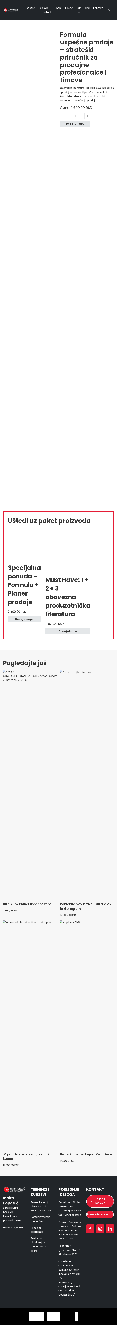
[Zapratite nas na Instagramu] (100, 1229)
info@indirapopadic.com (100, 1214)
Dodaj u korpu (24, 619)
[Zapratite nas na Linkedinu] (110, 1229)
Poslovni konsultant (45, 10)
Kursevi (68, 8)
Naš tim (78, 10)
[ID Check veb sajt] (95, 1316)
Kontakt (98, 8)
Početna (30, 8)
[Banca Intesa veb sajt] (76, 1316)
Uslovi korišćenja (13, 1227)
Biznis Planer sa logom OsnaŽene (86, 1154)
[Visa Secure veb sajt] (107, 1316)
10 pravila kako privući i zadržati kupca (28, 1156)
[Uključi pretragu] (109, 10)
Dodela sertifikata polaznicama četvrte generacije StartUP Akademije (69, 1209)
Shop (58, 8)
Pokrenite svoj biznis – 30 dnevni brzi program (86, 906)
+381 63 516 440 (100, 1201)
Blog (87, 8)
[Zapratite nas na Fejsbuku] (90, 1229)
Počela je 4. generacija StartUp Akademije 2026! (69, 1250)
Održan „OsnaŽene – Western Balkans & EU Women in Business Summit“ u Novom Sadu (69, 1230)
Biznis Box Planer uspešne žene (27, 904)
